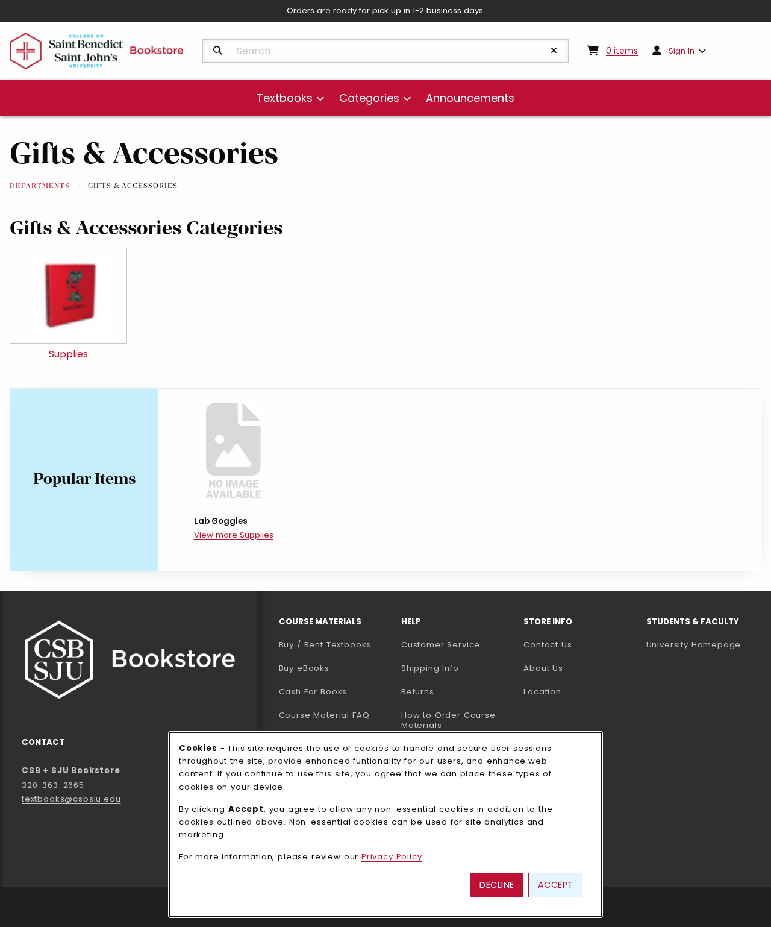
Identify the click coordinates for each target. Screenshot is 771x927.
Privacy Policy (391, 857)
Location (542, 691)
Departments (40, 186)
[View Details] (233, 451)
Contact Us (547, 644)
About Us (543, 668)
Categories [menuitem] (369, 97)
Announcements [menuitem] (470, 97)
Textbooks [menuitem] (285, 97)
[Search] (218, 50)
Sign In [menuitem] (682, 51)
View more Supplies (233, 535)
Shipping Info (430, 668)
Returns (417, 691)
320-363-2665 (53, 785)
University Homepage (702, 644)
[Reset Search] (554, 50)
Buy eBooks (335, 668)
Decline (496, 885)
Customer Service (440, 644)
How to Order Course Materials (448, 720)
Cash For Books (313, 691)
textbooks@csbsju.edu (71, 799)
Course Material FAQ (324, 715)
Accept (555, 885)
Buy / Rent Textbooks (325, 644)
